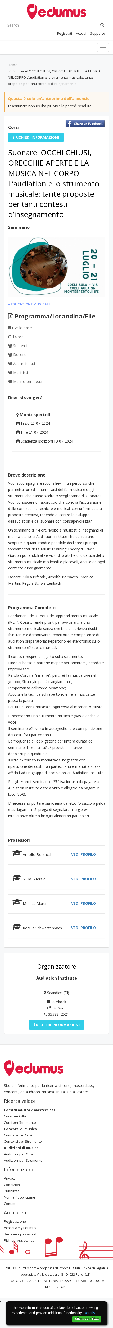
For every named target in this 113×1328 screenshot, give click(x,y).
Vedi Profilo (83, 854)
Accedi (81, 33)
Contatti (10, 1203)
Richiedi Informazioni (36, 137)
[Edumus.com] (33, 1068)
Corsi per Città (15, 1116)
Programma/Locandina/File (54, 316)
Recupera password (20, 1234)
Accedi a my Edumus (20, 1227)
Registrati (64, 33)
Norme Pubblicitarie (19, 1197)
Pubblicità (11, 1191)
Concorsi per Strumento (23, 1141)
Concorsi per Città (18, 1135)
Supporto (97, 33)
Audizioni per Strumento (23, 1160)
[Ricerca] (102, 25)
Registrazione (15, 1221)
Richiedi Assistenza (19, 1240)
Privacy (10, 1178)
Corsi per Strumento (20, 1122)
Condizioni (12, 1184)
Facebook (58, 1001)
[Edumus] (56, 11)
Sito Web (58, 1008)
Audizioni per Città (18, 1154)
